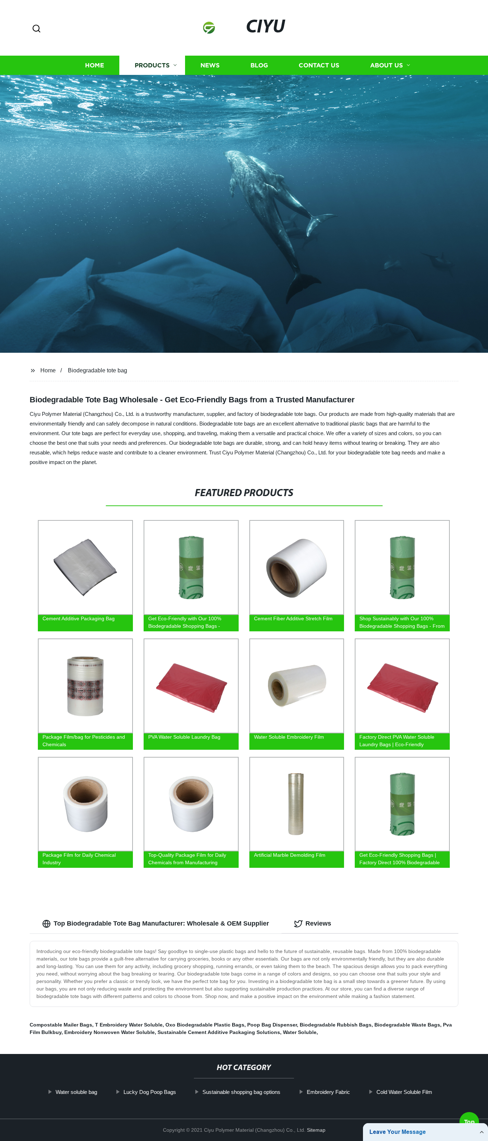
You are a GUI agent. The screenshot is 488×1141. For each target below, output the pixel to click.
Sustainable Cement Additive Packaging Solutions (219, 1032)
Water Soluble (300, 1032)
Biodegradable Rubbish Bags (336, 1025)
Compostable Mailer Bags (61, 1025)
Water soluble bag (76, 1092)
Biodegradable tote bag (97, 370)
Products (152, 65)
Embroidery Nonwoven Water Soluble (109, 1032)
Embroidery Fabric (328, 1092)
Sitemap (316, 1130)
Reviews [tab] (318, 923)
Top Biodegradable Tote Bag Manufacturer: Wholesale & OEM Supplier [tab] (161, 923)
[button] (36, 29)
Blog (259, 65)
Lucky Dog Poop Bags (150, 1092)
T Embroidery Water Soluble (129, 1025)
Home (94, 65)
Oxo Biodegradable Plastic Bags (204, 1025)
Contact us (319, 65)
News (210, 65)
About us (386, 65)
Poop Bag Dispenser (272, 1025)
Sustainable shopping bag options (241, 1092)
